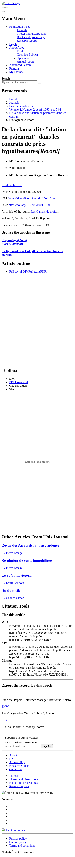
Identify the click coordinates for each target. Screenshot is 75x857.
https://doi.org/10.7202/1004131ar (29, 205)
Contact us (15, 769)
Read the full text (12, 185)
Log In (13, 44)
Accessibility (17, 762)
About (21, 47)
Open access (24, 58)
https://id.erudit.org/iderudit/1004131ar (31, 198)
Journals (22, 30)
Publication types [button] (19, 26)
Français (14, 68)
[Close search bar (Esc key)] (6, 7)
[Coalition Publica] (14, 830)
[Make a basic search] (3, 7)
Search (6, 78)
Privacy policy (18, 838)
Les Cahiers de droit (21, 106)
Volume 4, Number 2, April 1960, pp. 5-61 (35, 109)
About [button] (13, 47)
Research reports (27, 40)
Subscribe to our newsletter (21, 742)
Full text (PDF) (18, 271)
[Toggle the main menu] (3, 11)
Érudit (20, 51)
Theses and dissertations (31, 33)
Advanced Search (20, 65)
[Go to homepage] (11, 3)
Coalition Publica (27, 54)
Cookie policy (17, 842)
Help (12, 758)
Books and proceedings (31, 37)
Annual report (25, 61)
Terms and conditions (22, 845)
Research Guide (19, 765)
